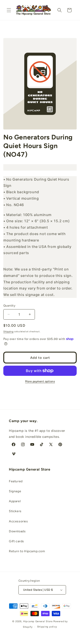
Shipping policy (47, 626)
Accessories (18, 521)
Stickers (15, 511)
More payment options (40, 381)
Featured (16, 481)
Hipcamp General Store (38, 621)
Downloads (17, 531)
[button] (9, 10)
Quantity (9, 305)
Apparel (15, 501)
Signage (15, 491)
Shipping (8, 331)
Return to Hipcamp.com (27, 551)
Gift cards (16, 541)
